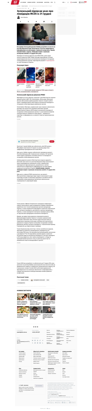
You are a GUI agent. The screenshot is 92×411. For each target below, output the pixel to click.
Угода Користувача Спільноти (60, 341)
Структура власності (70, 336)
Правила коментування (59, 344)
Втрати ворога (36, 363)
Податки (64, 361)
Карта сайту (68, 340)
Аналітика (46, 2)
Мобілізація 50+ (51, 356)
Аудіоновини (21, 359)
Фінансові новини (66, 356)
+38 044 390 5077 (36, 332)
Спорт (63, 368)
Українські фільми (22, 371)
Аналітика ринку (51, 370)
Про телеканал (49, 336)
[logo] (15, 2)
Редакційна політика (51, 334)
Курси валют (65, 354)
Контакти (68, 332)
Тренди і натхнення (52, 373)
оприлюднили (50, 60)
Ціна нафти (64, 353)
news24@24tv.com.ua (22, 332)
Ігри (52, 2)
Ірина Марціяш (24, 17)
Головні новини (22, 353)
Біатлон (64, 375)
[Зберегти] (51, 22)
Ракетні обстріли (36, 353)
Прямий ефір (21, 356)
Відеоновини (21, 358)
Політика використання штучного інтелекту (60, 334)
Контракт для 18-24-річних (53, 359)
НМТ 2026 (35, 374)
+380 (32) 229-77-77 (54, 394)
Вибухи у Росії (36, 361)
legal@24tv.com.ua (62, 395)
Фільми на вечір (22, 373)
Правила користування (49, 343)
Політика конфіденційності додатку (60, 338)
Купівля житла (51, 371)
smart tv (65, 402)
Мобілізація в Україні (53, 351)
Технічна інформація (70, 330)
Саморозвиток (36, 376)
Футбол (64, 371)
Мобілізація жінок (51, 357)
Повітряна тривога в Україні (39, 358)
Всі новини (23, 2)
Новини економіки (67, 351)
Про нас (48, 330)
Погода (20, 361)
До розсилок (39, 385)
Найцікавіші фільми (23, 370)
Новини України (31, 2)
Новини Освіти (36, 368)
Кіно (20, 368)
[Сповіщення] (68, 2)
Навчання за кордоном (38, 378)
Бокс (63, 370)
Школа (34, 373)
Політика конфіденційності (60, 331)
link (32, 340)
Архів (67, 338)
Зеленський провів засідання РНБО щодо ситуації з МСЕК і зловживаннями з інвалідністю (35, 90)
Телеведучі (49, 338)
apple (58, 402)
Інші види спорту (65, 376)
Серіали (20, 376)
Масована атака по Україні (38, 359)
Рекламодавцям (50, 340)
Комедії (20, 375)
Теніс (63, 373)
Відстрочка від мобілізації (53, 361)
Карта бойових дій (37, 354)
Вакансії (68, 334)
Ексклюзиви (40, 2)
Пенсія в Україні (65, 362)
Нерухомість (51, 368)
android (51, 402)
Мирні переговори (37, 356)
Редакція (48, 332)
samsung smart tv (72, 402)
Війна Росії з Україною (38, 351)
